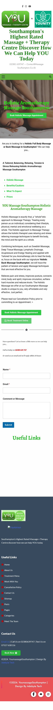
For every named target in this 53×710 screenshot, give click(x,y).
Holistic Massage (15, 180)
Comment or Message (13, 399)
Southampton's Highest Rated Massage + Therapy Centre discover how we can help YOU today (26, 45)
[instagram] (26, 6)
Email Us (5, 641)
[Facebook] (33, 694)
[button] (26, 180)
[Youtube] (41, 694)
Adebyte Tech (7, 662)
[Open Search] (50, 77)
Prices (10, 196)
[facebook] (22, 6)
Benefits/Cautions (15, 185)
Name (6, 369)
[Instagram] (48, 694)
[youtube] (30, 6)
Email (6, 384)
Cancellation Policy (26, 299)
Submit (8, 424)
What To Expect (14, 191)
